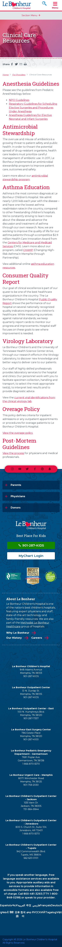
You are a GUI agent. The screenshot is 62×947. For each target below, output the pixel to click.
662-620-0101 (31, 858)
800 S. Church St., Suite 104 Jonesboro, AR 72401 (31, 829)
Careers (36, 637)
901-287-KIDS (32, 545)
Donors (16, 507)
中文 (28, 905)
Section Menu (29, 15)
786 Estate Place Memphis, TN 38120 (31, 734)
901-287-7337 (31, 718)
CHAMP (28, 250)
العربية (21, 905)
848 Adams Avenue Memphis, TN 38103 (31, 671)
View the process (13, 453)
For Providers (18, 74)
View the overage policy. (18, 432)
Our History (14, 637)
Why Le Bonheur (17, 632)
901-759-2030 (31, 784)
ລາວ (29, 912)
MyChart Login (31, 556)
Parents (16, 484)
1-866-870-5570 (31, 763)
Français (45, 905)
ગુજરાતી (4, 912)
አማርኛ (14, 905)
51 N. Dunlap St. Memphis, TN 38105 (31, 692)
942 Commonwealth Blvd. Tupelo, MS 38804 (31, 853)
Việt (59, 912)
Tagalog (50, 912)
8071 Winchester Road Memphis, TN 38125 (31, 780)
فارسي (36, 905)
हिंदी (12, 912)
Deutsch (56, 905)
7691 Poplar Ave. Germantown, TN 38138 (31, 759)
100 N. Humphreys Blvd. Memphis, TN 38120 (31, 713)
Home (6, 74)
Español (5, 905)
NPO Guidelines (19, 100)
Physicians (18, 496)
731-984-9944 (31, 809)
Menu (55, 7)
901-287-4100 (31, 739)
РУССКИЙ (38, 912)
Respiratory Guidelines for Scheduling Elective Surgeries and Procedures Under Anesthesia (33, 107)
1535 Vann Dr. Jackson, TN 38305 (31, 804)
